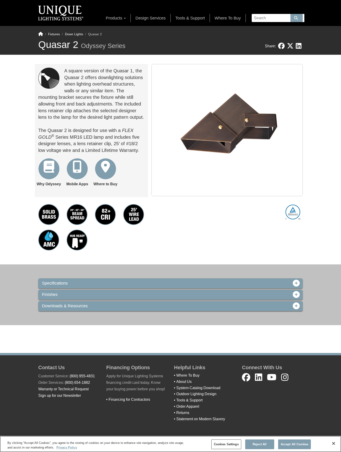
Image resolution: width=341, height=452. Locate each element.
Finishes (50, 294)
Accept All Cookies (294, 444)
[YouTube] (272, 377)
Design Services (150, 18)
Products (114, 18)
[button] (49, 173)
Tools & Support (190, 18)
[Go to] (296, 18)
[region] (170, 444)
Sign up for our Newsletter (59, 396)
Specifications (55, 283)
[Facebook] (246, 377)
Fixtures (54, 34)
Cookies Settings (226, 444)
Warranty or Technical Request (63, 389)
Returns (182, 413)
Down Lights (74, 34)
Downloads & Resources (65, 306)
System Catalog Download (198, 388)
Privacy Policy (66, 447)
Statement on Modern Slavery (200, 419)
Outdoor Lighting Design (196, 394)
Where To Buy (228, 18)
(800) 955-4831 (82, 376)
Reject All (260, 444)
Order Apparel (187, 406)
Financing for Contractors (129, 399)
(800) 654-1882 (77, 383)
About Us (184, 382)
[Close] (333, 443)
